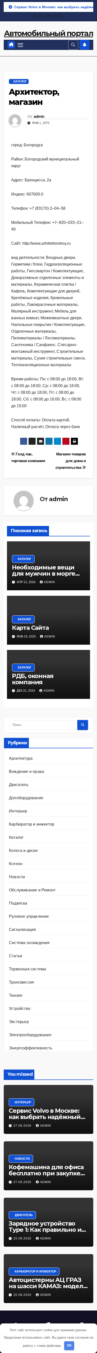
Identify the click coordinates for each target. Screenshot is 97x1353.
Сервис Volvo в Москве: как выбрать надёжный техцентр (45, 1117)
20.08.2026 (22, 1295)
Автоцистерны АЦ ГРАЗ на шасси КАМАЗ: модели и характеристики (48, 1286)
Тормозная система (27, 969)
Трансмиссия (21, 982)
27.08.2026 (22, 1125)
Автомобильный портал (48, 33)
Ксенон (15, 864)
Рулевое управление (29, 916)
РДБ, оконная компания (32, 679)
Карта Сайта (30, 627)
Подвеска (18, 903)
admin (39, 116)
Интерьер (18, 811)
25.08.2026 (22, 1238)
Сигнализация (22, 929)
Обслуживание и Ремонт (32, 890)
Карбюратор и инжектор (31, 824)
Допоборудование (26, 798)
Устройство (19, 1008)
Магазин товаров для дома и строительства (70, 461)
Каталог (20, 81)
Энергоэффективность (30, 1048)
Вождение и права (26, 771)
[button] (73, 45)
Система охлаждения (29, 943)
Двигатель (18, 785)
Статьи (15, 956)
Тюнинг (16, 995)
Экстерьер (19, 1022)
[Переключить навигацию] (20, 44)
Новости (17, 877)
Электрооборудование (30, 1035)
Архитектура (21, 758)
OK (69, 1345)
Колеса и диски (23, 850)
